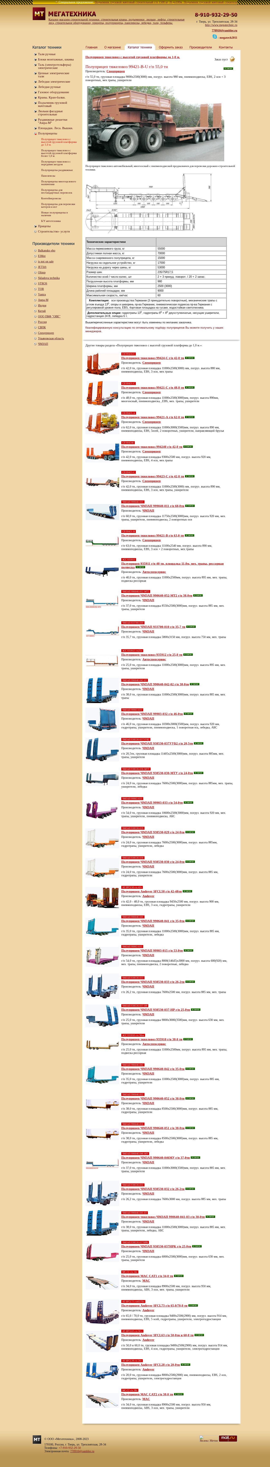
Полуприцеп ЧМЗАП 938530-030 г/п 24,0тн (153, 861)
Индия (42, 305)
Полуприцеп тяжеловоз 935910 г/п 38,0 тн (151, 1039)
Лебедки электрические (54, 81)
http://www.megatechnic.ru (221, 25)
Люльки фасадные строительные (50, 112)
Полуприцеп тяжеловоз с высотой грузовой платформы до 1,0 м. (59, 142)
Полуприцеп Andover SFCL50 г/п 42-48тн (151, 891)
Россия (42, 322)
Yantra (42, 294)
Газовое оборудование (53, 92)
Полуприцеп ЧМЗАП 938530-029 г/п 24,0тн (153, 832)
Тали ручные (47, 54)
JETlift (42, 267)
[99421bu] (155, 123)
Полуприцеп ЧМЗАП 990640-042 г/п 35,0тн (153, 1069)
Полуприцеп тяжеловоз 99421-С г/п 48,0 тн (152, 387)
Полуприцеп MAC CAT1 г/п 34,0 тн (147, 1276)
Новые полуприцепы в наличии (54, 214)
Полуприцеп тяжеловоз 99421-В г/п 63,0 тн (152, 535)
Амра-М (43, 300)
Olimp (42, 272)
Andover (148, 896)
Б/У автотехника (51, 221)
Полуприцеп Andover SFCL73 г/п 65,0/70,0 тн (154, 1305)
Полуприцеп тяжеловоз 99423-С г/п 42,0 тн (152, 476)
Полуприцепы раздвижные (57, 170)
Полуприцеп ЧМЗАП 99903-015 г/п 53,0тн (152, 950)
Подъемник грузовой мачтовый (52, 104)
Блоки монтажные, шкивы (56, 59)
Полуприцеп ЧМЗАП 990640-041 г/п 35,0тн (153, 921)
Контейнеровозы (51, 198)
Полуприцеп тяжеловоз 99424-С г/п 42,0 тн (152, 358)
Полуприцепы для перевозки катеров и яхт (58, 205)
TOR (41, 289)
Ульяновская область (51, 338)
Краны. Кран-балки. (51, 97)
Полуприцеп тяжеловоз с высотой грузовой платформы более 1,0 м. (59, 153)
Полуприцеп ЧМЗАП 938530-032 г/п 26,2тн (153, 1189)
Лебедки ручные (49, 87)
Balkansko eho (46, 250)
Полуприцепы (47, 133)
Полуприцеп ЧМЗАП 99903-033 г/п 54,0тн (152, 802)
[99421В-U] (148, 204)
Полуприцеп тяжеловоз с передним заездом (56, 163)
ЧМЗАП (43, 344)
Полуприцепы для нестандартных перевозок (56, 191)
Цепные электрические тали (53, 74)
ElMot (42, 256)
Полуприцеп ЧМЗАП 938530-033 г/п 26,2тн (153, 981)
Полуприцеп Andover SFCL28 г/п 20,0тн (150, 1364)
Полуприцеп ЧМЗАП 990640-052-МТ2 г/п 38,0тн (156, 595)
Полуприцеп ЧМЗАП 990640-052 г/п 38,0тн (153, 1098)
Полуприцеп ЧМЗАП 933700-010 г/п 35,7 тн (153, 626)
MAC (146, 1280)
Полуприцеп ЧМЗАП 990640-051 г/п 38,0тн (153, 1128)
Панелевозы (48, 175)
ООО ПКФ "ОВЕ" (49, 316)
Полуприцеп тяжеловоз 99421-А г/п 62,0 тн (152, 417)
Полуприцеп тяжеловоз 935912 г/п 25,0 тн (151, 654)
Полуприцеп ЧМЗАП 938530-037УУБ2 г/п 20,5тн (157, 743)
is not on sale (46, 261)
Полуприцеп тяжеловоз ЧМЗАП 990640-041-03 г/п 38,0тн (163, 1216)
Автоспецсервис (154, 572)
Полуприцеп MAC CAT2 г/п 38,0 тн (147, 1394)
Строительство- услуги (54, 231)
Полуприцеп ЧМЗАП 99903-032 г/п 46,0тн (152, 714)
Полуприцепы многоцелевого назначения (58, 183)
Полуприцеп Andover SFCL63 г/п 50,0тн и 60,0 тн (157, 1335)
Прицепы (44, 226)
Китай (42, 311)
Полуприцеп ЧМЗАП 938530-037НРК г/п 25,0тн (156, 1246)
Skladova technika (49, 278)
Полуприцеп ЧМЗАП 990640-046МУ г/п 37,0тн (155, 1157)
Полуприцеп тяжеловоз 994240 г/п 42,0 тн (151, 446)
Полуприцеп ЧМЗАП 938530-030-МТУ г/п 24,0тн (157, 773)
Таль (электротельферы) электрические (54, 66)
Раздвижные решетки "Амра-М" (52, 121)
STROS (42, 283)
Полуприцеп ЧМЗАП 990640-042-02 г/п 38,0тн (155, 684)
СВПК (42, 327)
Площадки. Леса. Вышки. (55, 128)
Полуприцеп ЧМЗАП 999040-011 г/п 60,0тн (152, 506)
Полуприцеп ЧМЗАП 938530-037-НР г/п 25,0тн (155, 1009)
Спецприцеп (46, 333)
